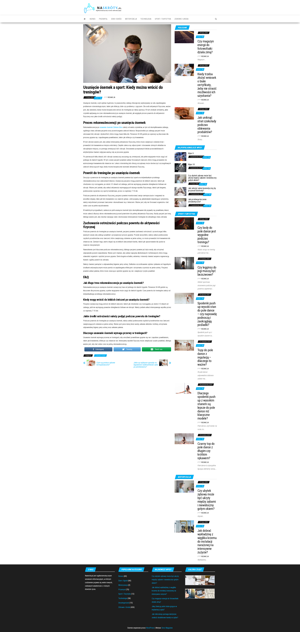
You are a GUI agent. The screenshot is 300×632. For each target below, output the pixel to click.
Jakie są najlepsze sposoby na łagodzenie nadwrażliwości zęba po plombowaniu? (145, 365)
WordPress (150, 628)
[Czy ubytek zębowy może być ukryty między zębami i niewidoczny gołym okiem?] (180, 178)
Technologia (145, 19)
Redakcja (111, 97)
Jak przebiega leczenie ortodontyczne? (197, 200)
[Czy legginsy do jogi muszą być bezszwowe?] (184, 263)
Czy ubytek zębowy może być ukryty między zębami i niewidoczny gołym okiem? (202, 177)
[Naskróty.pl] (84, 18)
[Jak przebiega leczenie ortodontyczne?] (180, 202)
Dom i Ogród (116, 19)
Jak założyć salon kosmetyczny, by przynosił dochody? (202, 189)
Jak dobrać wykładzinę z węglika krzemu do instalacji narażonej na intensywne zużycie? (207, 541)
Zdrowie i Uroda (181, 19)
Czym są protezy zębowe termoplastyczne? (105, 364)
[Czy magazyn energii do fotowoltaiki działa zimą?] (184, 37)
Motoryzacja (131, 19)
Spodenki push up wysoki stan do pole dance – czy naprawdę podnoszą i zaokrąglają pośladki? (207, 314)
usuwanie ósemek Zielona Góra (111, 127)
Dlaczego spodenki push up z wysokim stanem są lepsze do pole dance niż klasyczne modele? (206, 405)
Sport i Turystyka (163, 19)
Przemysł (103, 19)
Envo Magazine (167, 628)
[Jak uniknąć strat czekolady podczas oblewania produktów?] (184, 113)
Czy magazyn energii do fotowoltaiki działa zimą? (205, 46)
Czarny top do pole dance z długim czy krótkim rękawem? (206, 451)
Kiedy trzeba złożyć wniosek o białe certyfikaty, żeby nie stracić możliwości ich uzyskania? (206, 85)
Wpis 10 (191, 164)
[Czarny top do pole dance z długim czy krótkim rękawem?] (184, 439)
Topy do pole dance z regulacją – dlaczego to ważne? (205, 357)
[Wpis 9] (180, 156)
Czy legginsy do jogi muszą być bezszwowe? (206, 271)
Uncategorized (123, 603)
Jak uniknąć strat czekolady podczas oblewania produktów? (206, 125)
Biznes (92, 19)
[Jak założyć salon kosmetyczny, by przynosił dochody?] (180, 191)
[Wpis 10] (180, 167)
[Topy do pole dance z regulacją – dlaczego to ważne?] (184, 345)
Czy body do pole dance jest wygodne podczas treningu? (206, 235)
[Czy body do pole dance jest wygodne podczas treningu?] (184, 223)
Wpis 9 (191, 153)
